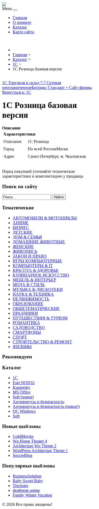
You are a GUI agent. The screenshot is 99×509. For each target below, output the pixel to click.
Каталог (20, 27)
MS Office (21, 392)
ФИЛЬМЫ (22, 346)
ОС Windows (24, 411)
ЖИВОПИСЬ (25, 251)
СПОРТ (20, 337)
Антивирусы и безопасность (38, 401)
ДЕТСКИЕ (22, 232)
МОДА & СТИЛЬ (29, 284)
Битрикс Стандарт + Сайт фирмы (62, 87)
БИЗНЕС (21, 227)
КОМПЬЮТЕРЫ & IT (33, 265)
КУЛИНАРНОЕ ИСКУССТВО (41, 275)
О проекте (22, 22)
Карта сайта (23, 32)
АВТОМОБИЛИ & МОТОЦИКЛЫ (45, 218)
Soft (16, 416)
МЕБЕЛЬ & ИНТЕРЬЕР (34, 280)
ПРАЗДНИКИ (25, 313)
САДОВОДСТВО (29, 327)
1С (15, 378)
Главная (20, 17)
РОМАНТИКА (26, 323)
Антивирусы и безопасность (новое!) (46, 406)
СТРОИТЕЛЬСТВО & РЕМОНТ (42, 342)
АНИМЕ (21, 222)
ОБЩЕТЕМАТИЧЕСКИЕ (36, 308)
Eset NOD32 (24, 382)
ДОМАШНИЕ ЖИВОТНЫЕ (39, 242)
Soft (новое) (23, 397)
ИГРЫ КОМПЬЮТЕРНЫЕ (37, 261)
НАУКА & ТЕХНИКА (33, 294)
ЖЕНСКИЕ (23, 246)
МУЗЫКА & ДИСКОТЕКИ (38, 289)
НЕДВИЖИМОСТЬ (31, 299)
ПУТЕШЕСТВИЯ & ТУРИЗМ (40, 318)
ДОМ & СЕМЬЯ (27, 237)
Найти (59, 197)
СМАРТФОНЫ (27, 332)
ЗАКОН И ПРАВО (30, 256)
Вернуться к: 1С (16, 92)
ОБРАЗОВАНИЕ (28, 303)
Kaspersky (21, 387)
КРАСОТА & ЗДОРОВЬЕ (36, 270)
